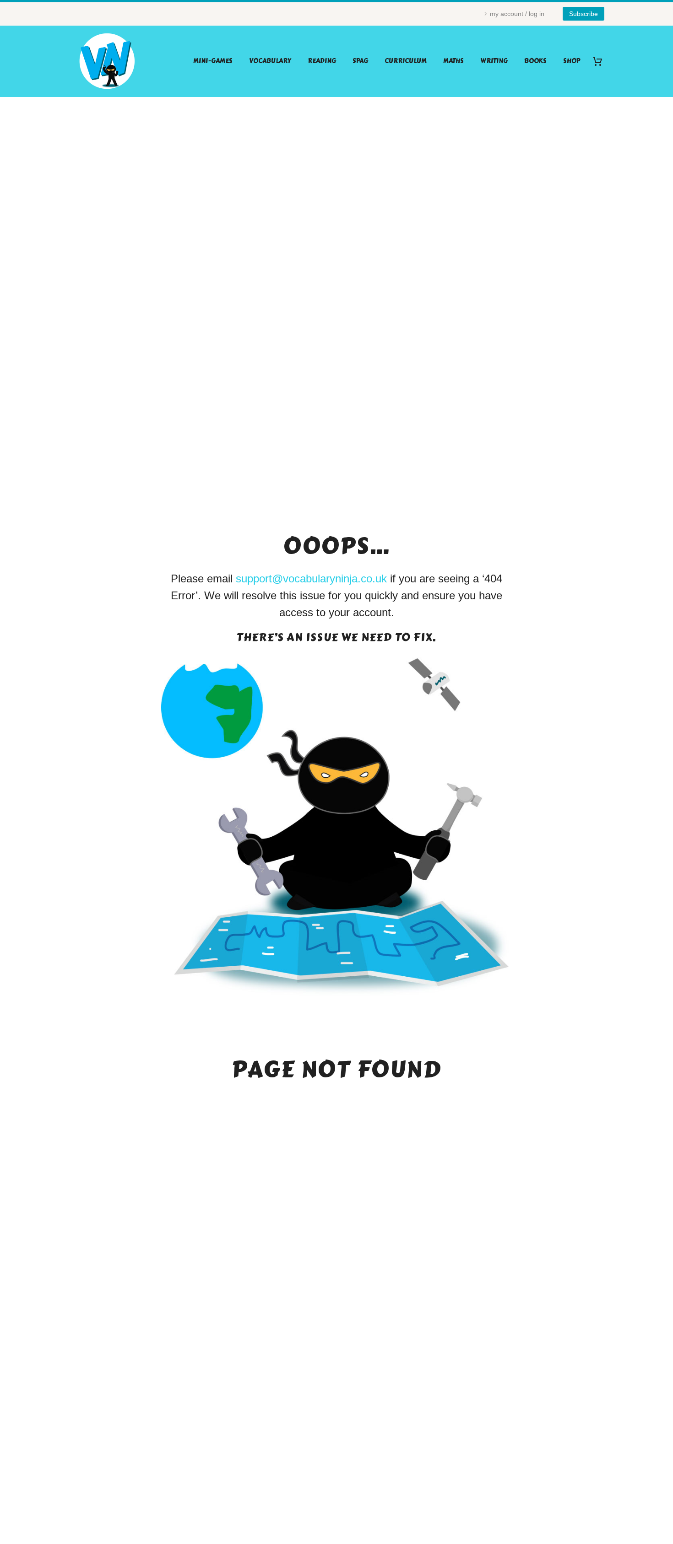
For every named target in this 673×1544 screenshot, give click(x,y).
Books (535, 61)
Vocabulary (270, 61)
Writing (494, 61)
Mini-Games (213, 61)
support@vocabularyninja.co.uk (311, 578)
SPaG (360, 61)
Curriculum (406, 61)
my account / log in (517, 13)
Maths (453, 61)
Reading (322, 61)
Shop (571, 61)
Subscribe (583, 13)
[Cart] (601, 61)
